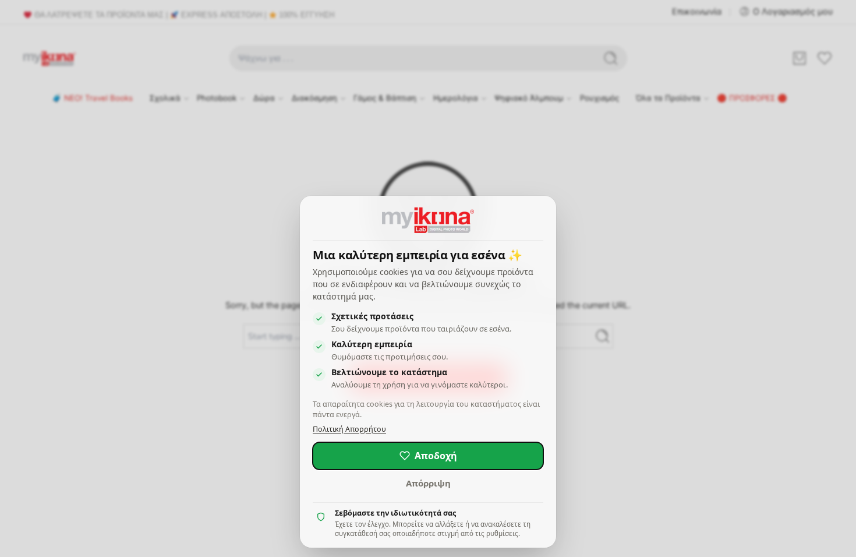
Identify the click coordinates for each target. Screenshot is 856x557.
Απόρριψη (428, 483)
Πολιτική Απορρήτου (349, 429)
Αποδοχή (436, 455)
